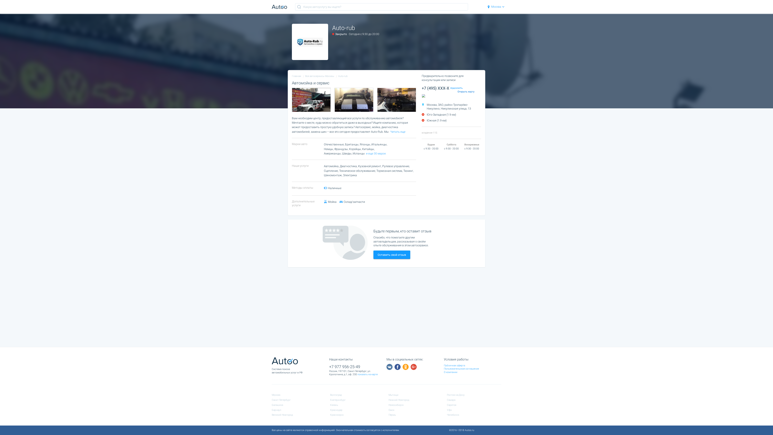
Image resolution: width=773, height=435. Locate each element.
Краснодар (336, 410)
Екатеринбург (338, 400)
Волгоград (336, 395)
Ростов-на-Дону (456, 395)
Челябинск (453, 414)
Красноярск (337, 414)
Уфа (449, 410)
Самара (451, 400)
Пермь (392, 414)
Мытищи (393, 395)
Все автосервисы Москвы (319, 76)
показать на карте (368, 374)
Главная (296, 76)
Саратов (451, 405)
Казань (334, 405)
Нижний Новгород (399, 400)
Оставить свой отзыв (392, 254)
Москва (496, 6)
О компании (450, 372)
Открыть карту (466, 91)
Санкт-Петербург (281, 400)
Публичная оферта (454, 365)
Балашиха (277, 405)
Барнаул (276, 410)
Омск (391, 410)
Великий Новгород (282, 414)
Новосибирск (396, 405)
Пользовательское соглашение (461, 368)
